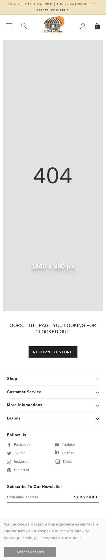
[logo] (53, 26)
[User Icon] (83, 26)
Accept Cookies (30, 552)
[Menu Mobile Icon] (9, 26)
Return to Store (53, 352)
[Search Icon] (24, 26)
